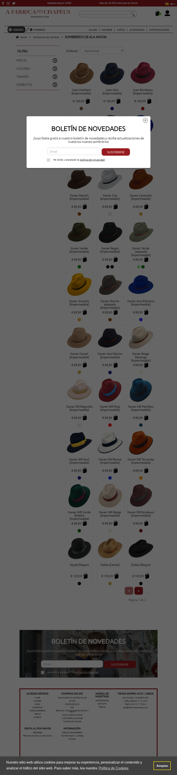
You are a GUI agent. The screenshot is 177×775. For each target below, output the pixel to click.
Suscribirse (116, 152)
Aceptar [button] (162, 765)
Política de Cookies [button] (113, 768)
